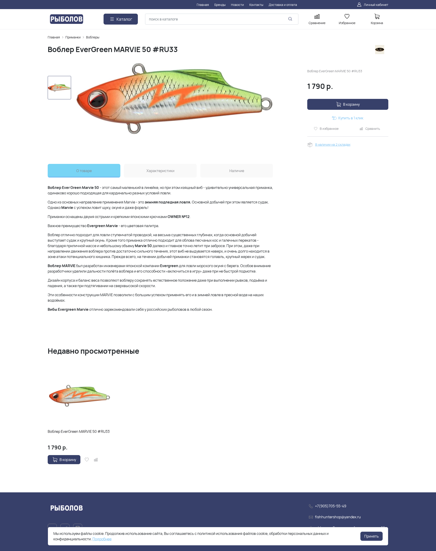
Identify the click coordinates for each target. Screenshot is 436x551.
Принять (371, 536)
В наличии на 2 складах (332, 144)
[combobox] (221, 19)
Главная (54, 37)
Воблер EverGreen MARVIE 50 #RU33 (79, 431)
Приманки (73, 37)
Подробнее (101, 538)
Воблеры (92, 37)
